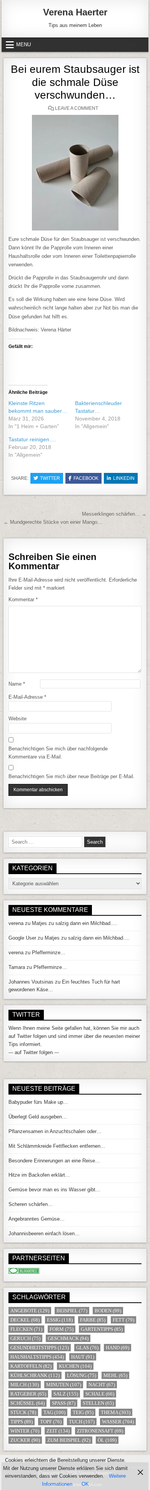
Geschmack (68, 1338)
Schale (99, 1394)
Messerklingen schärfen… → (114, 514)
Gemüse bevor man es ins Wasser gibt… (54, 1189)
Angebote (29, 1310)
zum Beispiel (68, 1440)
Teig (83, 1412)
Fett (123, 1320)
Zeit (58, 1431)
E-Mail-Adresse (27, 697)
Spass (63, 1403)
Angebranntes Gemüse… (36, 1219)
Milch (24, 1384)
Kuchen (75, 1366)
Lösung (81, 1375)
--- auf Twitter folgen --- (33, 1052)
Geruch (25, 1338)
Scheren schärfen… (30, 1204)
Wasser (118, 1421)
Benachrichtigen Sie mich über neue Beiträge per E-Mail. (71, 776)
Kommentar (23, 599)
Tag (54, 1412)
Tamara (16, 967)
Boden (108, 1310)
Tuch (82, 1421)
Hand (117, 1347)
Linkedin (124, 478)
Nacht (101, 1384)
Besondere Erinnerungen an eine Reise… (54, 1161)
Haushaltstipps (37, 1357)
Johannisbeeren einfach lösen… (44, 1233)
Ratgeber (28, 1394)
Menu (23, 44)
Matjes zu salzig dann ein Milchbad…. (74, 923)
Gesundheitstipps (39, 1347)
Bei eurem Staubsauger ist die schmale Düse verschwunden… (75, 82)
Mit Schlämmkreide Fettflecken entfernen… (56, 1146)
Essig (60, 1320)
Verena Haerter (75, 12)
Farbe (92, 1320)
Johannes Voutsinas (30, 982)
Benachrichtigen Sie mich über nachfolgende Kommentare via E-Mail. (58, 753)
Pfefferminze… (48, 952)
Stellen (98, 1403)
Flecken (26, 1329)
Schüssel (27, 1403)
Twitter (50, 478)
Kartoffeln (31, 1366)
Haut (82, 1357)
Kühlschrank (35, 1375)
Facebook (85, 478)
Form (61, 1329)
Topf (51, 1421)
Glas (87, 1347)
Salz (65, 1394)
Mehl (115, 1375)
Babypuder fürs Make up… (38, 1102)
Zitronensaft (100, 1431)
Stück (23, 1412)
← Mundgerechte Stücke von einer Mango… (52, 522)
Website (17, 718)
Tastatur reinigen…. (32, 439)
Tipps (21, 1421)
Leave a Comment (76, 108)
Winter (24, 1431)
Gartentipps (102, 1329)
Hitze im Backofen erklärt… (39, 1175)
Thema (115, 1412)
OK (85, 1484)
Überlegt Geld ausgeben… (37, 1117)
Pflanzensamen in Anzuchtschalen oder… (55, 1131)
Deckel (25, 1320)
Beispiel (72, 1310)
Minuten (63, 1384)
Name (16, 684)
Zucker (25, 1440)
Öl (107, 1440)
